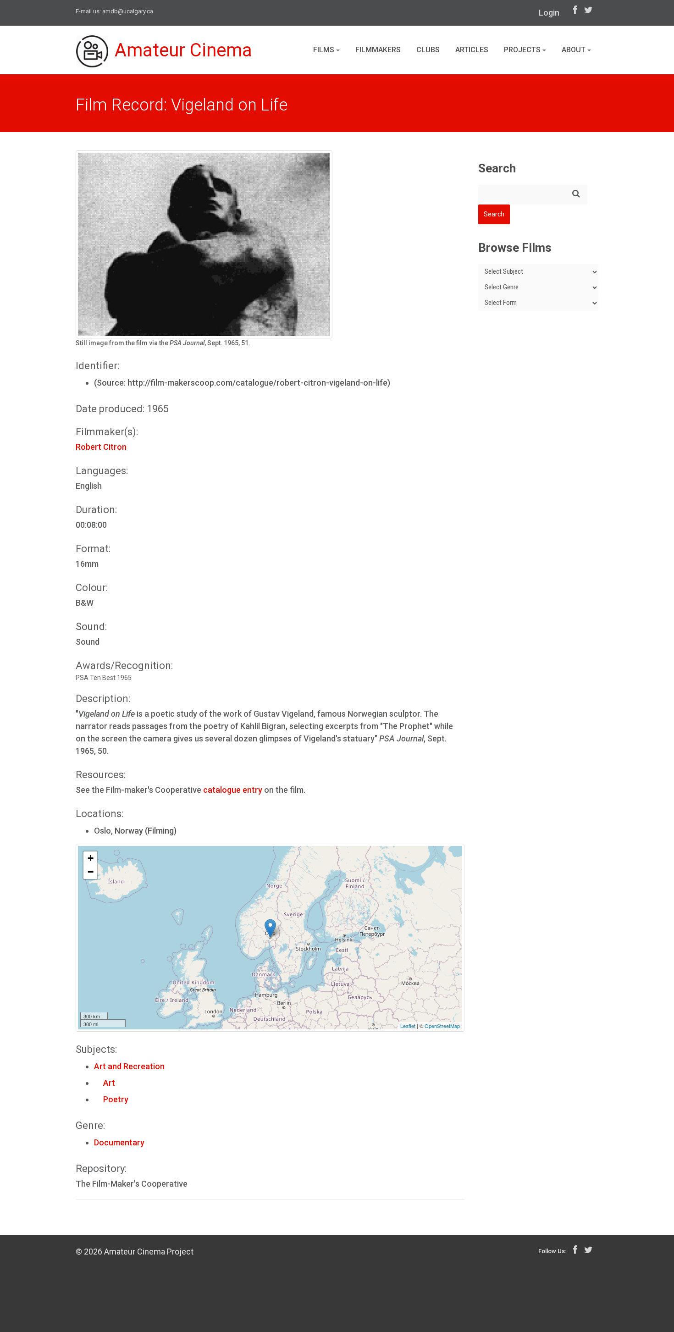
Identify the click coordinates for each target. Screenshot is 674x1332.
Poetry (111, 1099)
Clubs (428, 49)
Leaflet (407, 1025)
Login (549, 12)
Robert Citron (101, 447)
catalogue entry (233, 790)
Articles (471, 49)
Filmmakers (378, 49)
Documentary (119, 1142)
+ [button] (91, 858)
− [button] (91, 872)
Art (104, 1083)
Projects (523, 49)
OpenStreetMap (442, 1025)
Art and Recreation (129, 1066)
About (574, 49)
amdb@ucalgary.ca (127, 11)
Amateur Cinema (183, 50)
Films (324, 49)
